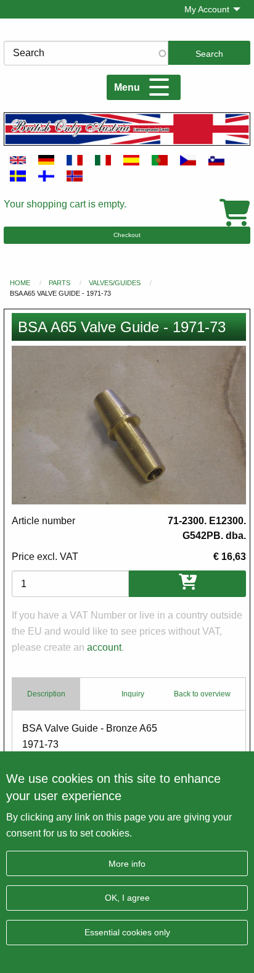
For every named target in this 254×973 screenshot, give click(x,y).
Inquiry (132, 694)
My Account (206, 9)
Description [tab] (46, 694)
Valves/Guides (115, 282)
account (104, 647)
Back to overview (202, 694)
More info (127, 864)
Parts (59, 282)
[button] (129, 425)
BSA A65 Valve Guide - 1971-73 (60, 293)
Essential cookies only (127, 932)
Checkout (127, 235)
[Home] (127, 128)
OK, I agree (127, 898)
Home (20, 282)
